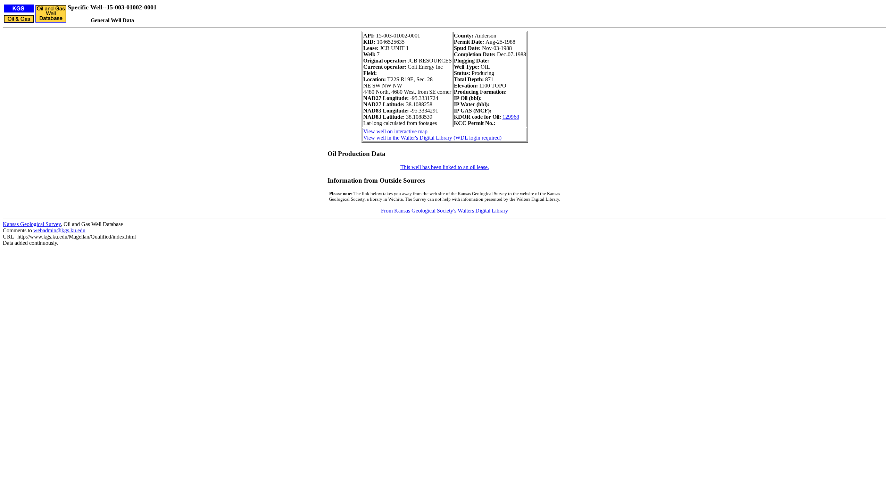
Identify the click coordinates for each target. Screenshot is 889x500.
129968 (510, 117)
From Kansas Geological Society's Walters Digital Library (444, 211)
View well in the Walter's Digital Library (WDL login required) (432, 138)
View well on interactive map (395, 131)
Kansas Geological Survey (32, 224)
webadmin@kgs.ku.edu (59, 230)
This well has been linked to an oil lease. (444, 167)
